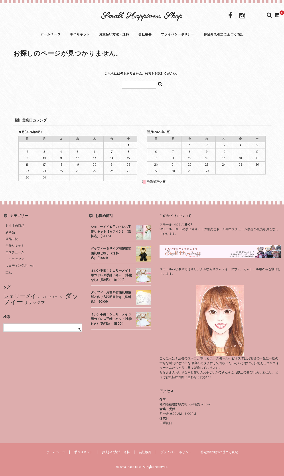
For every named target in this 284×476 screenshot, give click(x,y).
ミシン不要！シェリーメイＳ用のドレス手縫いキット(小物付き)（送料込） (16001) (111, 319)
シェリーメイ (19, 296)
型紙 (9, 272)
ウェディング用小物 (20, 266)
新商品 (10, 232)
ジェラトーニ (44, 297)
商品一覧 (12, 239)
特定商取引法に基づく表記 (224, 34)
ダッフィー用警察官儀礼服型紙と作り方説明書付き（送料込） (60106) (111, 297)
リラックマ (16, 259)
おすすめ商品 (15, 226)
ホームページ (51, 34)
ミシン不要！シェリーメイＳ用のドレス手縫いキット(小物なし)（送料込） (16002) (111, 275)
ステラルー (58, 297)
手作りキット (80, 34)
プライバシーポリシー (177, 34)
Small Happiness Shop (142, 16)
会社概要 (145, 34)
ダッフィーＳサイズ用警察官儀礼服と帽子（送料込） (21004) (111, 253)
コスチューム (15, 252)
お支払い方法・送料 (114, 34)
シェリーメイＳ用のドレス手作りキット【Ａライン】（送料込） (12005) (111, 231)
